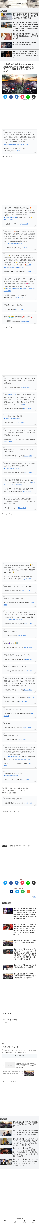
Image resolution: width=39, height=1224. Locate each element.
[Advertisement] (19, 114)
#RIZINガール (12, 395)
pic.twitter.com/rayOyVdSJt (12, 418)
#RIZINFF (28, 144)
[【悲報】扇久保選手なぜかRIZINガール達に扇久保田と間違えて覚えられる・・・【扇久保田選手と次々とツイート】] (17, 97)
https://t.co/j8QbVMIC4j (14, 756)
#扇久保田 (12, 619)
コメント (4, 1022)
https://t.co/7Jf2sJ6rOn (10, 217)
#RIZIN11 (21, 144)
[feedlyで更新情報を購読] (23, 891)
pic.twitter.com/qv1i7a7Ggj (22, 759)
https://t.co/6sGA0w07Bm (11, 144)
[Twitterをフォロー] (17, 891)
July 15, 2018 (25, 247)
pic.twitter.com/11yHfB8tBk (11, 468)
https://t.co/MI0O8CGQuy (11, 775)
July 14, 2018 (18, 150)
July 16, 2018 (8, 441)
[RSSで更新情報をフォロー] (28, 891)
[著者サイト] (11, 891)
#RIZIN (28, 265)
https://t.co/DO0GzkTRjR (17, 267)
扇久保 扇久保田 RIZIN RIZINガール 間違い (21, 846)
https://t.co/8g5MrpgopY (12, 288)
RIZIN (5, 846)
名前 (3, 1043)
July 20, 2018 (28, 690)
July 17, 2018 (26, 590)
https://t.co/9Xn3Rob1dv (15, 243)
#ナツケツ (19, 619)
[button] (35, 577)
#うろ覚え (19, 485)
